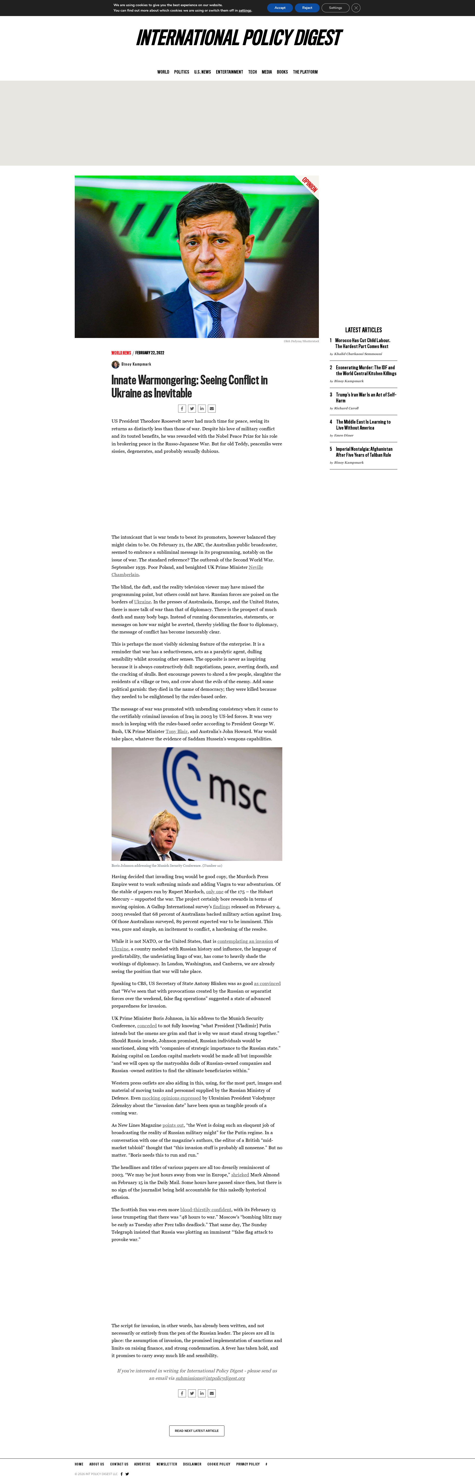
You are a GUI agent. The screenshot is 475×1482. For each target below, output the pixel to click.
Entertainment (229, 72)
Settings (335, 7)
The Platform (305, 72)
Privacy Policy (248, 1464)
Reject (307, 7)
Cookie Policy (218, 1464)
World (163, 72)
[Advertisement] (237, 123)
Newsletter (167, 1464)
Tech (252, 72)
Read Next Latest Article (197, 1431)
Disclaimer (192, 1464)
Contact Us (119, 1464)
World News (121, 353)
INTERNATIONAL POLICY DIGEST (238, 39)
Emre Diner (343, 435)
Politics (181, 72)
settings (245, 10)
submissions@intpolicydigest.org (210, 1378)
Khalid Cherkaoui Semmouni (358, 354)
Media (267, 72)
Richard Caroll (346, 408)
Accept (280, 7)
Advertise (142, 1464)
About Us (97, 1464)
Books (282, 72)
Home (79, 1464)
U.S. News (202, 72)
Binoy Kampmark (136, 364)
